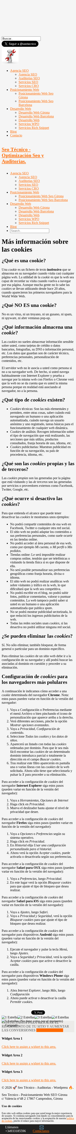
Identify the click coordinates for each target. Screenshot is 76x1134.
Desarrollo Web (20, 204)
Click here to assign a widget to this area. (29, 1046)
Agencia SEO (19, 173)
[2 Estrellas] (26, 1017)
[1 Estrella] (10, 1017)
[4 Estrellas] (60, 1017)
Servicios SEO (28, 184)
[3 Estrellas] (43, 1017)
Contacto (16, 135)
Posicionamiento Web (24, 192)
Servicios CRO (29, 188)
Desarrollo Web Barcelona (36, 211)
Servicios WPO (29, 219)
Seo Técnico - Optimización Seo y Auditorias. (23, 155)
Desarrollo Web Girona (34, 207)
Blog (13, 226)
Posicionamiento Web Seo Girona (36, 95)
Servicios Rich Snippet (34, 128)
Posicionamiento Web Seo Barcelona (36, 103)
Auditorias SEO (29, 181)
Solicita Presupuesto (49, 1030)
